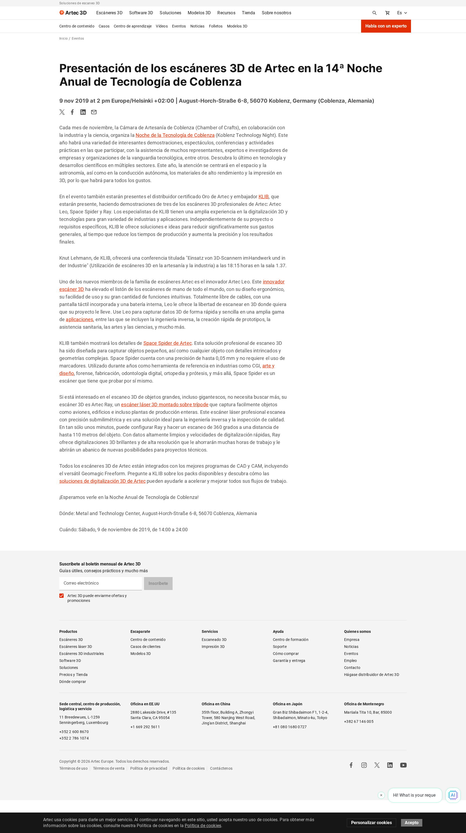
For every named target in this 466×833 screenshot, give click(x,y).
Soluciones (68, 667)
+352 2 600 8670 (74, 732)
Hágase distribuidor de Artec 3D (371, 674)
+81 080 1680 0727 (290, 727)
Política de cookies (189, 768)
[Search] (374, 12)
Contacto (352, 667)
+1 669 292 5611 (145, 727)
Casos (104, 26)
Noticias (197, 26)
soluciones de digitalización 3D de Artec (102, 481)
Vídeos (162, 26)
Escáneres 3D (71, 639)
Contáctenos (221, 768)
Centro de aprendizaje (133, 26)
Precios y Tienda (73, 674)
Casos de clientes (145, 646)
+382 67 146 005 (359, 721)
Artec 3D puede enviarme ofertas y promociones (97, 598)
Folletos (216, 26)
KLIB (264, 196)
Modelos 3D (237, 26)
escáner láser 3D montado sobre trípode (164, 404)
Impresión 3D (213, 646)
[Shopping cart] (387, 12)
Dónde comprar (72, 681)
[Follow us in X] (377, 765)
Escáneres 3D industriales (81, 653)
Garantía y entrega (289, 660)
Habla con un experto (386, 26)
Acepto (412, 822)
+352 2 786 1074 (74, 738)
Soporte (280, 646)
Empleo (350, 660)
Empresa (351, 639)
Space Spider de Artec (167, 343)
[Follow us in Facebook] (351, 765)
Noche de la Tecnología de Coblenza (175, 135)
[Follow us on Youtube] (403, 765)
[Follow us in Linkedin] (390, 765)
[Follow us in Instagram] (364, 765)
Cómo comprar (286, 653)
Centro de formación (291, 639)
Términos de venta (109, 768)
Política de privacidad (148, 768)
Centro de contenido (76, 26)
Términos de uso (73, 768)
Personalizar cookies (371, 822)
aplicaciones (79, 319)
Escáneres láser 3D (76, 646)
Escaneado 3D (214, 639)
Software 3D (70, 660)
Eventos (179, 26)
